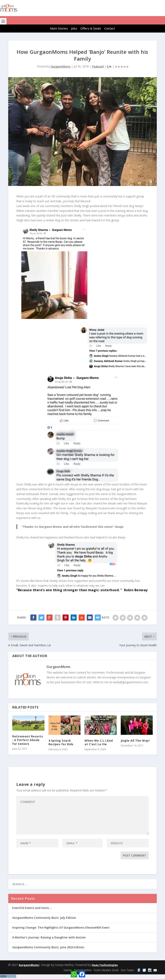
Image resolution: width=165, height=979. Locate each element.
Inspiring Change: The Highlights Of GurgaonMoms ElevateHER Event (61, 927)
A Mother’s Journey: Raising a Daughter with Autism (49, 937)
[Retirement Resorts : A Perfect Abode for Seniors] (28, 723)
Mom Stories (59, 28)
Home (68, 970)
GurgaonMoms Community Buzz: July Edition (44, 918)
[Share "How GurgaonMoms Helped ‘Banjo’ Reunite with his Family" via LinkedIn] (74, 618)
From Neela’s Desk (106, 970)
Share (90, 972)
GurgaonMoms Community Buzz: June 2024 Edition (48, 947)
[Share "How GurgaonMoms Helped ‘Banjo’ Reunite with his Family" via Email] (90, 618)
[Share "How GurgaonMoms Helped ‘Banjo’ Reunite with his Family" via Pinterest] (66, 618)
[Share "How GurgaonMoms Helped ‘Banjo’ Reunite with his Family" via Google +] (49, 618)
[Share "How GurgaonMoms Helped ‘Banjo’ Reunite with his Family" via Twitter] (41, 618)
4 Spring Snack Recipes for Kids (60, 742)
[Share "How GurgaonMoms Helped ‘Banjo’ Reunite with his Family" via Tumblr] (58, 618)
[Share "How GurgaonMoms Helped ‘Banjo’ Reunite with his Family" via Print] (98, 618)
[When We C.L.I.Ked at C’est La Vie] (101, 725)
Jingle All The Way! (135, 740)
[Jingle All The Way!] (137, 725)
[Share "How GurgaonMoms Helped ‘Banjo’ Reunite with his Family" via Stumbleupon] (82, 618)
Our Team (127, 970)
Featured (98, 66)
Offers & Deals (90, 28)
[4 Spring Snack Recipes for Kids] (64, 725)
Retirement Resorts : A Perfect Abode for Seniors (27, 739)
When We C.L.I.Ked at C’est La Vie (99, 742)
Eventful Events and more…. (32, 908)
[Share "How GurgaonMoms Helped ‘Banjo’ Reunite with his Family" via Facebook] (33, 618)
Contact (109, 28)
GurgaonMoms (60, 66)
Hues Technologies (105, 965)
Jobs (74, 28)
